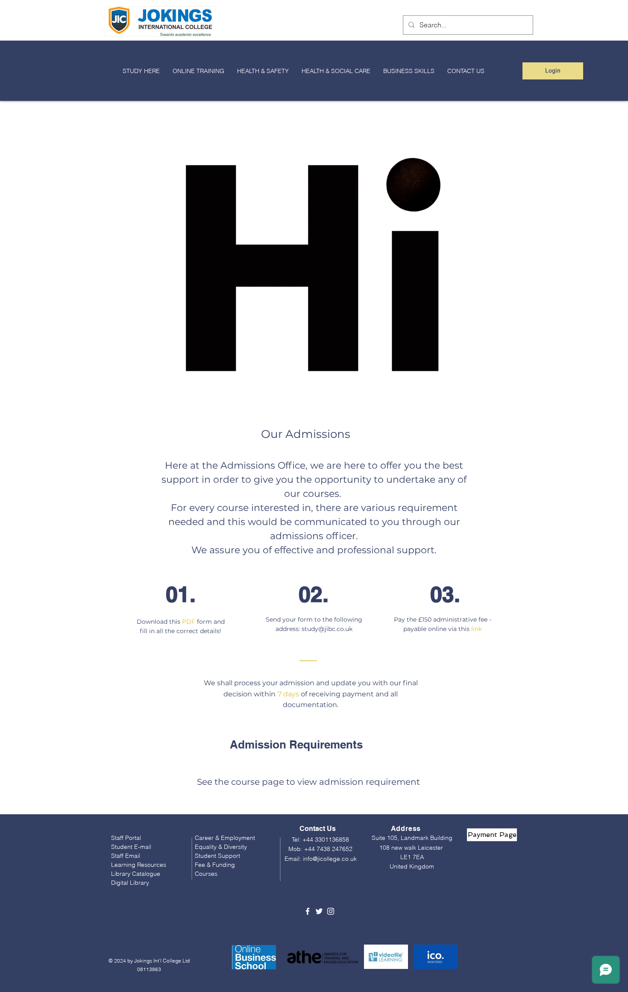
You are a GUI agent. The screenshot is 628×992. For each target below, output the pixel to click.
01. (181, 594)
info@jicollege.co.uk (330, 859)
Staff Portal (126, 838)
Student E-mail (131, 847)
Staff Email (125, 856)
